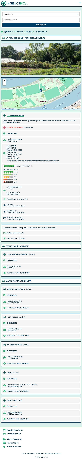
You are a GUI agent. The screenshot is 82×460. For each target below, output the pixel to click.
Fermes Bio (19, 32)
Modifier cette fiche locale (15, 233)
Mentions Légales (12, 443)
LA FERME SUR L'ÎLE (15, 115)
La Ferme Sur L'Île (41, 32)
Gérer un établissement (14, 439)
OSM (78, 108)
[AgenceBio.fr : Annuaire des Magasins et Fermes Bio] (14, 3)
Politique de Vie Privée (14, 446)
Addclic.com (43, 457)
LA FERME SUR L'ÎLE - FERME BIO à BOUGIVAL (25, 38)
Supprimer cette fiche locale (16, 238)
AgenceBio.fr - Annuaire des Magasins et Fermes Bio (43, 453)
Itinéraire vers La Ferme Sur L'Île (17, 199)
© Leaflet (72, 108)
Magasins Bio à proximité (18, 281)
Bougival (29, 32)
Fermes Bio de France (14, 434)
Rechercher (41, 25)
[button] (41, 91)
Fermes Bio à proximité (17, 246)
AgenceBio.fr (8, 32)
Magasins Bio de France (15, 430)
